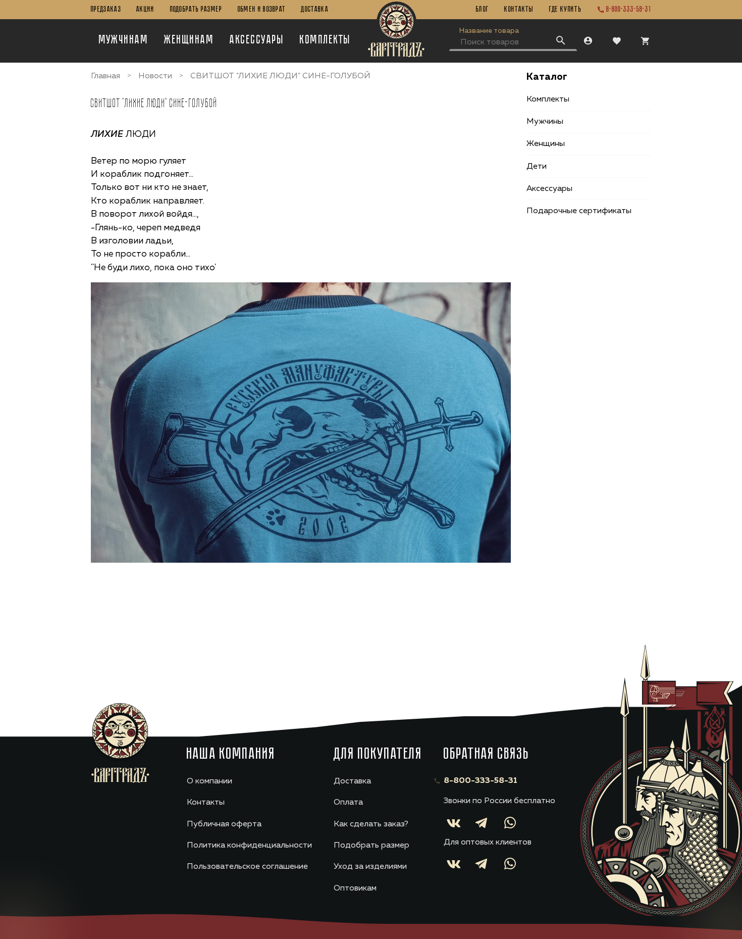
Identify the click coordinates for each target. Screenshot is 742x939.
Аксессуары (257, 40)
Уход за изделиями (370, 867)
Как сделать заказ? (371, 824)
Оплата (348, 803)
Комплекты (325, 40)
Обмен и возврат (262, 10)
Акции (145, 10)
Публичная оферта (224, 824)
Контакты (519, 10)
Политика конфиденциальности (249, 846)
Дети (536, 167)
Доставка (315, 10)
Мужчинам (124, 40)
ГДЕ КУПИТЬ (565, 10)
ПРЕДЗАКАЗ (106, 10)
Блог (482, 10)
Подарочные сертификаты (578, 211)
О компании (209, 781)
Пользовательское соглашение (247, 867)
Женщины (545, 144)
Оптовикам (355, 888)
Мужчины (544, 122)
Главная (105, 76)
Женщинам (189, 40)
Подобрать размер (196, 10)
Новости (155, 76)
